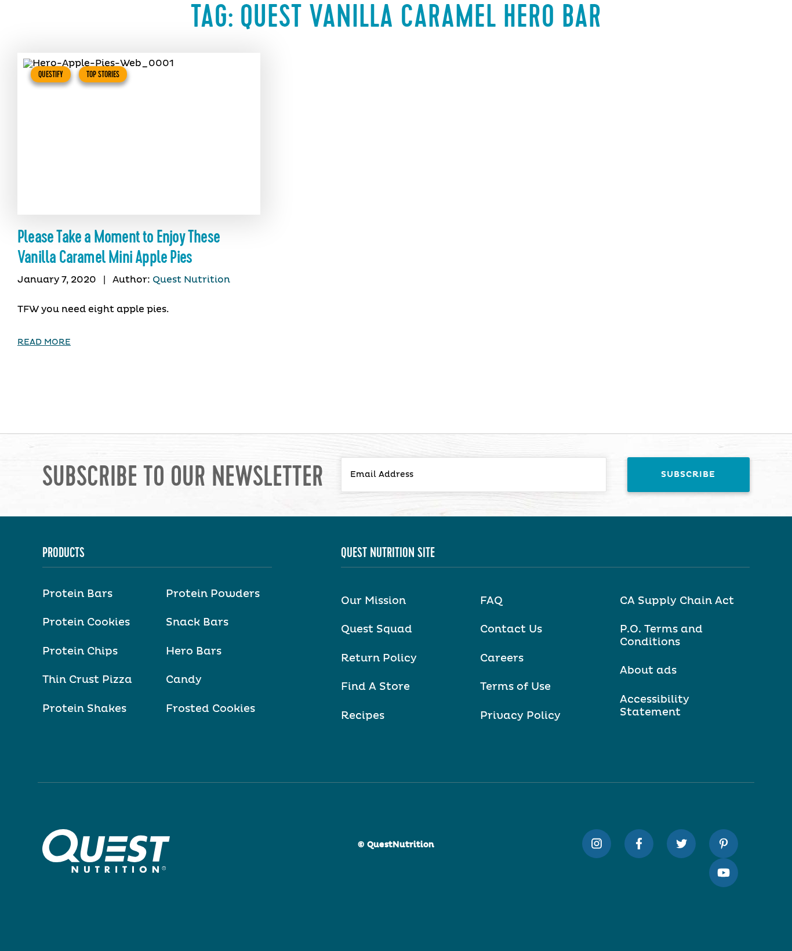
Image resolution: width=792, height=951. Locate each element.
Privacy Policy (520, 716)
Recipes (362, 716)
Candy (184, 680)
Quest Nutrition (191, 279)
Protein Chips (80, 651)
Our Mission (373, 601)
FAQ (491, 601)
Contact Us (511, 629)
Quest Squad (376, 629)
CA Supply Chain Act (677, 601)
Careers (502, 658)
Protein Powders (213, 594)
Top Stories (102, 74)
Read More (44, 342)
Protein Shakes (84, 709)
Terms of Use (515, 687)
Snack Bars (197, 622)
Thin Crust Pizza (87, 680)
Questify (50, 74)
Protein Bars (77, 594)
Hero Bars (193, 651)
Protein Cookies (86, 622)
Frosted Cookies (210, 709)
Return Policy (379, 658)
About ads (648, 671)
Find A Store (375, 687)
